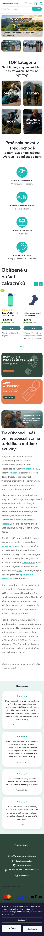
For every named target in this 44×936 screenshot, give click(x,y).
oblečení (14, 472)
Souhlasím (32, 929)
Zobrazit (11, 328)
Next (41, 284)
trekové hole (28, 562)
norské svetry (26, 589)
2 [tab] (23, 346)
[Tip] (11, 300)
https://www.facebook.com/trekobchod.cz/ (24, 870)
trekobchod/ (24, 875)
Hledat (37, 9)
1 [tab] (21, 346)
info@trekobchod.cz (24, 861)
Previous (36, 284)
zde (12, 914)
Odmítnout (11, 928)
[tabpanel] (11, 316)
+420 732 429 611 (24, 865)
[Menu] (41, 3)
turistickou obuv (31, 468)
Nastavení (22, 920)
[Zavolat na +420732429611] (26, 3)
